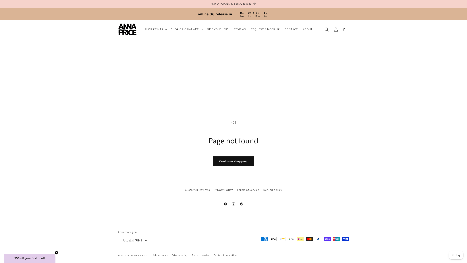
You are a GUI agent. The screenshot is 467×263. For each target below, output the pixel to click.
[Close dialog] (301, 87)
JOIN (198, 162)
